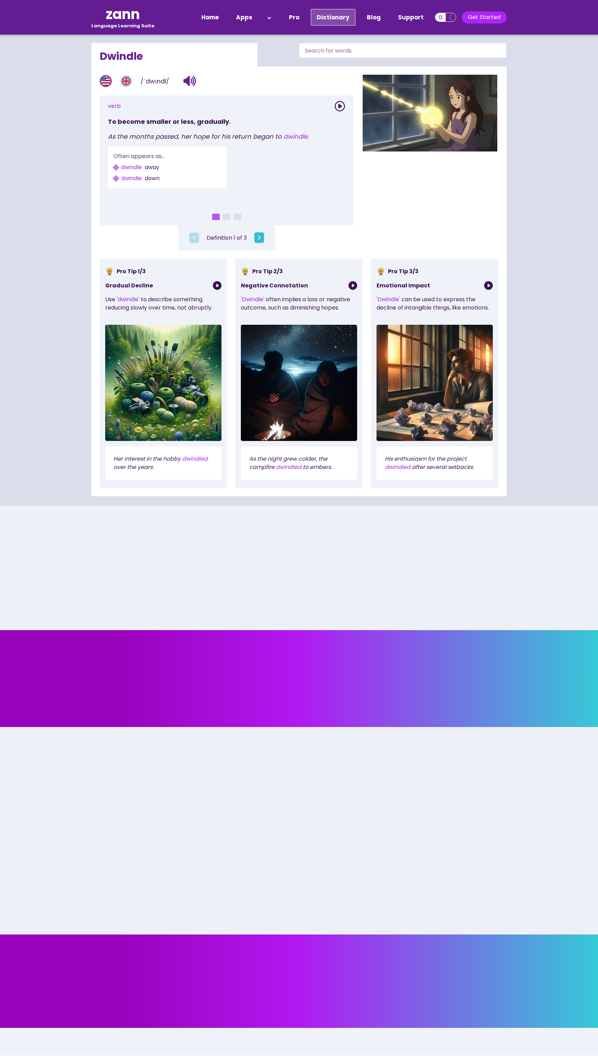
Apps (244, 17)
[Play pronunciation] (340, 106)
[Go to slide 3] (237, 217)
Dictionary (333, 17)
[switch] (445, 17)
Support (411, 17)
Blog (374, 17)
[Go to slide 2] (226, 217)
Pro (294, 17)
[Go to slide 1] (216, 217)
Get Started (484, 17)
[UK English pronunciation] (126, 81)
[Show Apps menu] (269, 17)
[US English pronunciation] (106, 81)
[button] (189, 81)
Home (210, 17)
